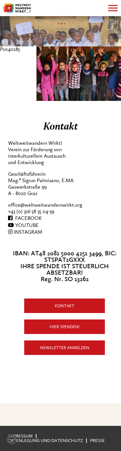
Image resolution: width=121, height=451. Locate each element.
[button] (11, 439)
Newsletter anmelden (64, 347)
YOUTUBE (26, 225)
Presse (97, 440)
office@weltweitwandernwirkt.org (45, 205)
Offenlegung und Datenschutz (45, 440)
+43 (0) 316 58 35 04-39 (31, 211)
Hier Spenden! (65, 326)
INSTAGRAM (27, 232)
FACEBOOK (27, 218)
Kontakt (64, 305)
